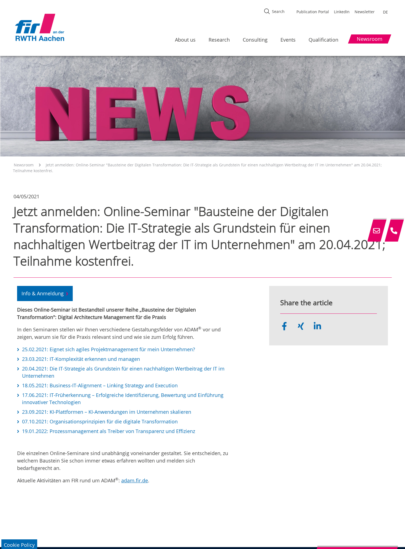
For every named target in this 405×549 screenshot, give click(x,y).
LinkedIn (342, 11)
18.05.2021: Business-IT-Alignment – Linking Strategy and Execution (100, 385)
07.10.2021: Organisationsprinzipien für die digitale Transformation (100, 421)
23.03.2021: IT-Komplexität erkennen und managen (81, 359)
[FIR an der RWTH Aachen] (39, 27)
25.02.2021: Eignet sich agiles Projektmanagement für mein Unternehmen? (108, 349)
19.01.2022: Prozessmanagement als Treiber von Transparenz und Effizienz (108, 431)
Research (219, 39)
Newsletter (365, 11)
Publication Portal (312, 11)
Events (288, 39)
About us (185, 39)
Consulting (255, 39)
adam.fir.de (134, 480)
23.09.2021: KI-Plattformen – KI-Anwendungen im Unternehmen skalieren (106, 412)
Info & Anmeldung (42, 293)
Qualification (323, 39)
